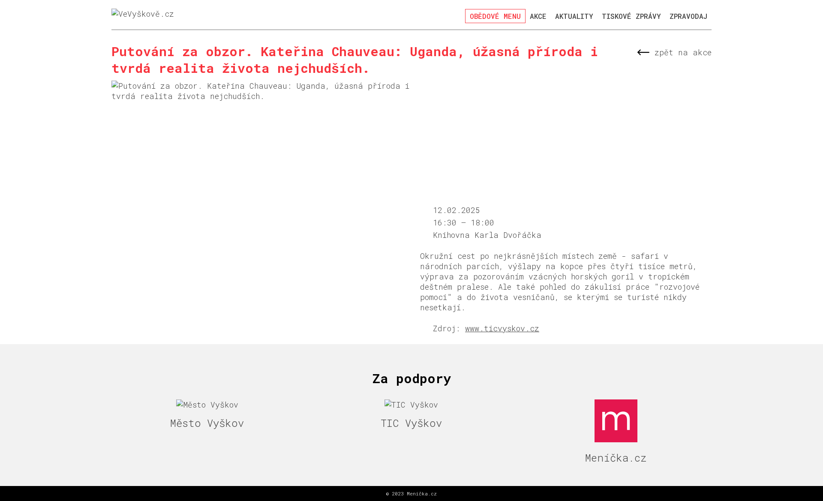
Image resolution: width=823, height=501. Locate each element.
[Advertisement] (566, 141)
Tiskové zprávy (631, 16)
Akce (538, 16)
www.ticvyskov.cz (502, 328)
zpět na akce (683, 52)
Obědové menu (495, 16)
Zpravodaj (688, 16)
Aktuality (574, 16)
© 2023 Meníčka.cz (411, 493)
